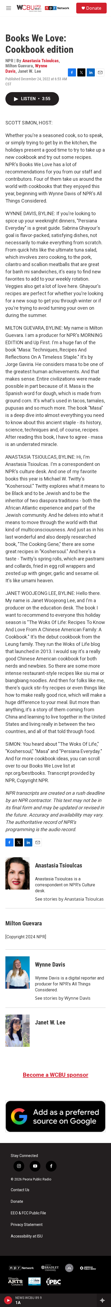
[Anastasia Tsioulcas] (17, 873)
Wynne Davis (50, 964)
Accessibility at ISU (27, 1236)
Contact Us (20, 1190)
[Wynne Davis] (17, 972)
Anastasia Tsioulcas (40, 60)
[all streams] (104, 1300)
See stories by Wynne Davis (63, 998)
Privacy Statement (27, 1225)
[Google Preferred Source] (55, 1116)
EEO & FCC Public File (28, 1213)
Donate (93, 8)
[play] (8, 1300)
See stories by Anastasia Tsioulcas (69, 899)
